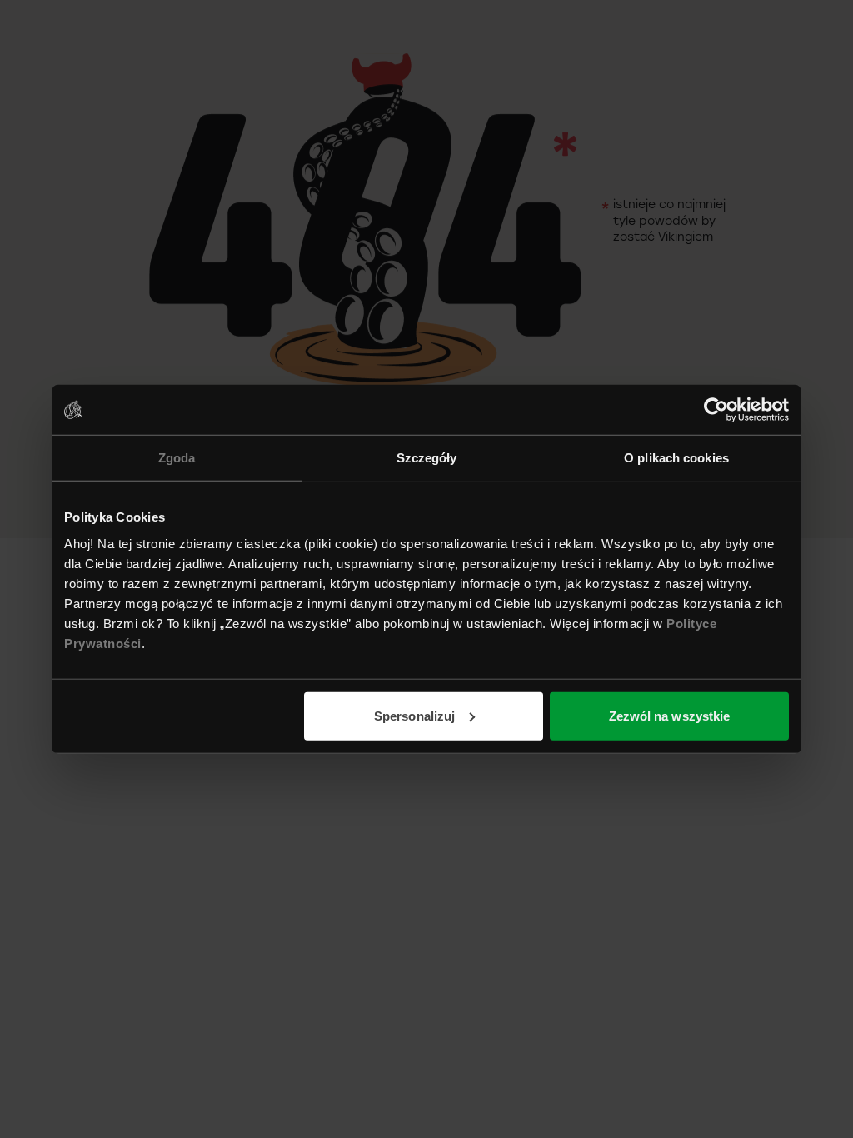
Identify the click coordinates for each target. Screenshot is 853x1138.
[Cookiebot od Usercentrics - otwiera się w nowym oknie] (716, 409)
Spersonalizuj (414, 715)
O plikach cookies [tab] (676, 458)
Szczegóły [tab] (427, 458)
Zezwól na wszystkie (670, 715)
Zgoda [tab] (177, 458)
